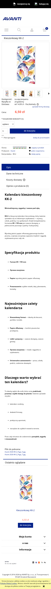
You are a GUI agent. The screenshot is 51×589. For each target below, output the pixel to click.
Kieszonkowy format (18, 317)
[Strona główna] (25, 17)
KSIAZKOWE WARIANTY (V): (13, 119)
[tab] (25, 167)
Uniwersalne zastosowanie (20, 360)
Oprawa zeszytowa (17, 270)
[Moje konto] (32, 30)
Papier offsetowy (16, 328)
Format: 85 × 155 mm (18, 262)
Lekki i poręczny (16, 339)
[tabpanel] (25, 324)
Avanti (13, 151)
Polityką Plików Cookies (8, 583)
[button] (6, 30)
